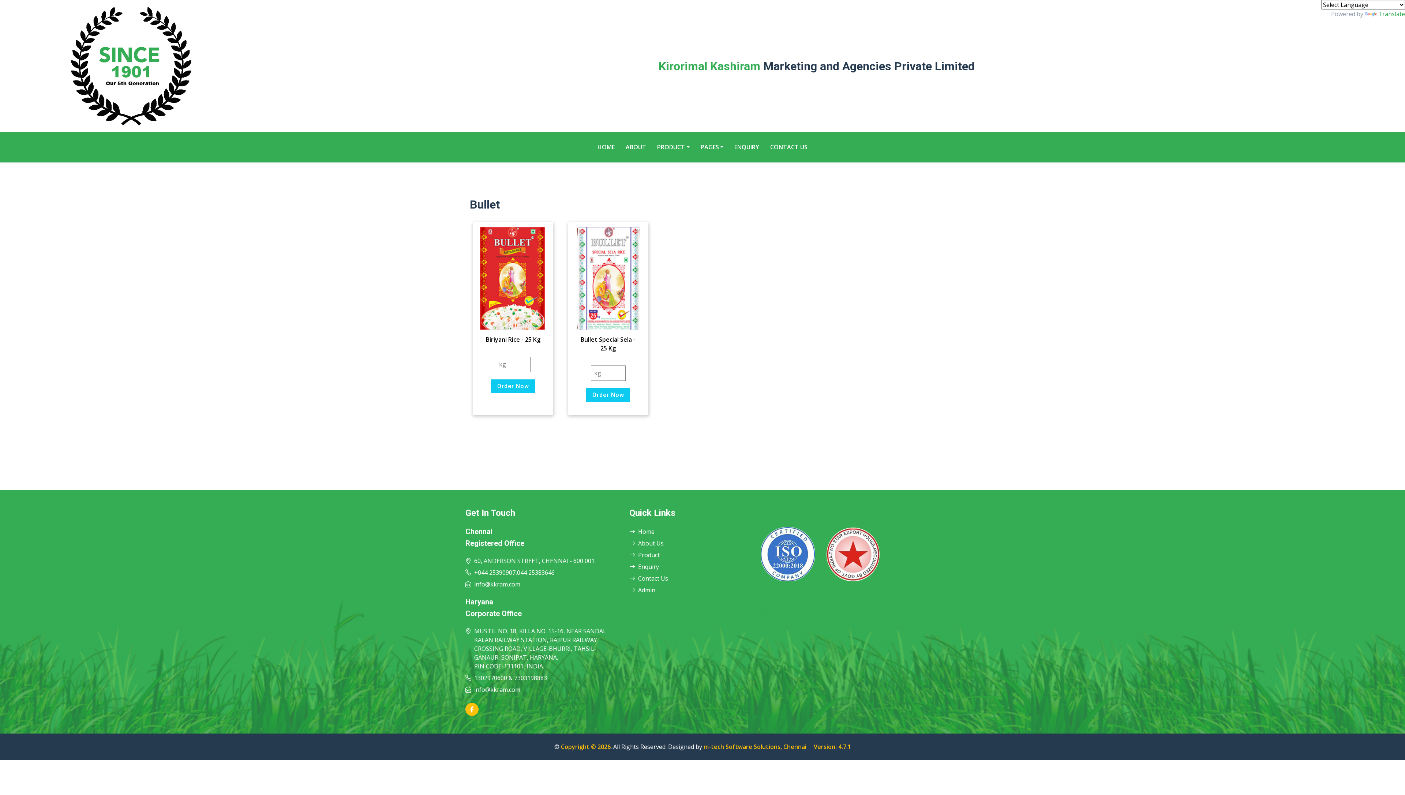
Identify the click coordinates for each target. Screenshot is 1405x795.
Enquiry (746, 147)
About (636, 147)
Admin (646, 590)
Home (606, 147)
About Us (651, 543)
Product (671, 147)
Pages (710, 147)
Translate (1391, 14)
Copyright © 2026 (586, 747)
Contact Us (789, 147)
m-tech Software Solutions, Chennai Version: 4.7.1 (777, 747)
